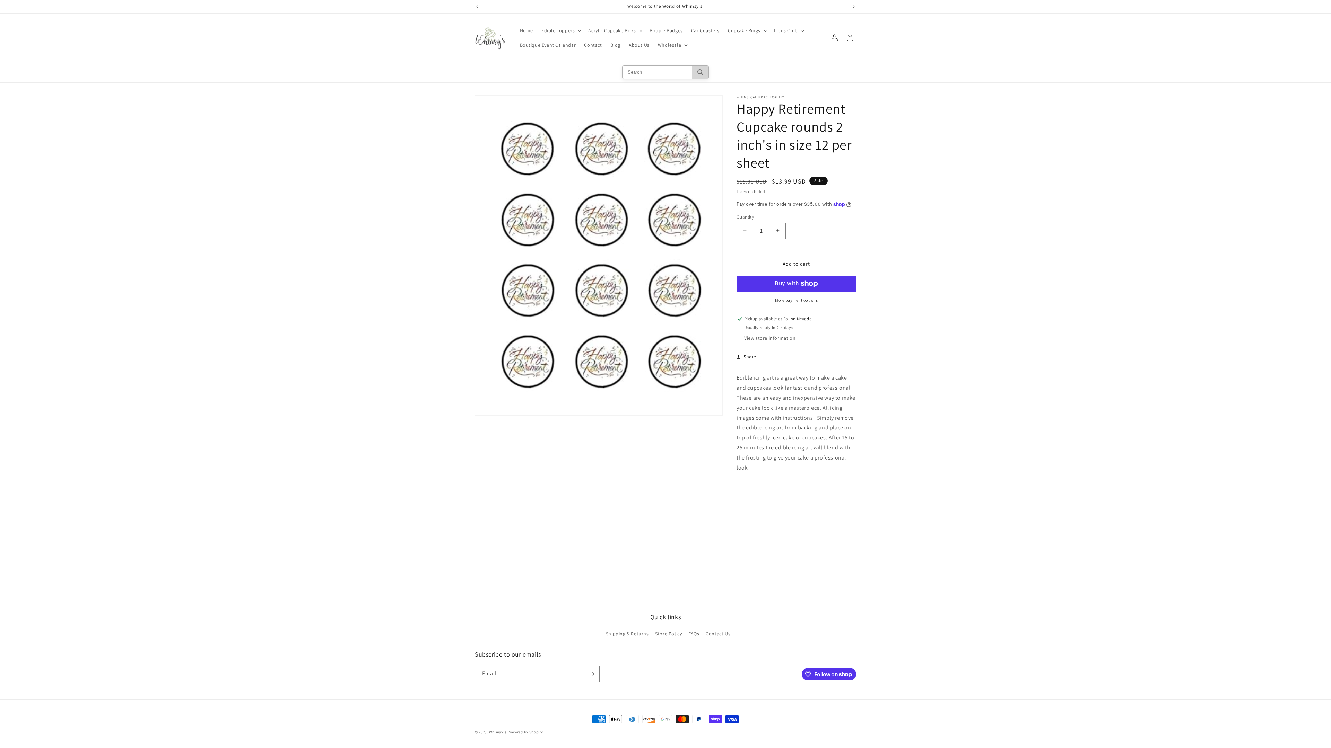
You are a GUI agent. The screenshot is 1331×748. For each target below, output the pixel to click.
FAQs (693, 634)
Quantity (745, 217)
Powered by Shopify (525, 732)
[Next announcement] (853, 6)
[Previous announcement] (477, 6)
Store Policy (668, 634)
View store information (769, 338)
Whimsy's (498, 732)
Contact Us (718, 634)
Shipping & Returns (627, 634)
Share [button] (749, 357)
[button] (560, 30)
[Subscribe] (591, 674)
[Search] (700, 72)
